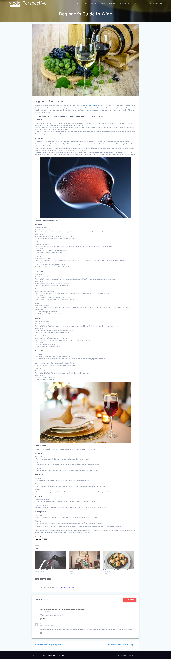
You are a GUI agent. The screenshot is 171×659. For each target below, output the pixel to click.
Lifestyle (64, 587)
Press (103, 4)
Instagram (52, 655)
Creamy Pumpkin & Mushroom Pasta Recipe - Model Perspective (62, 610)
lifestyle (43, 579)
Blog (57, 587)
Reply (44, 619)
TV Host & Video (125, 4)
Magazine (111, 4)
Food (37, 579)
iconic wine (48, 530)
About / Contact (81, 4)
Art (145, 4)
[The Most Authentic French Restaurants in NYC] (119, 560)
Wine (48, 579)
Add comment (129, 599)
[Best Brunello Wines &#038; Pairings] (51, 560)
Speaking (137, 4)
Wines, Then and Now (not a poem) (78, 570)
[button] (27, 4)
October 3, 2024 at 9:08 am (47, 611)
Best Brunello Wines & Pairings (43, 570)
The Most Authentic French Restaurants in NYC (116, 570)
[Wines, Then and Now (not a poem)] (85, 560)
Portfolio (94, 4)
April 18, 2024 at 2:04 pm (47, 625)
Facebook (62, 655)
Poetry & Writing (155, 4)
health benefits (92, 106)
